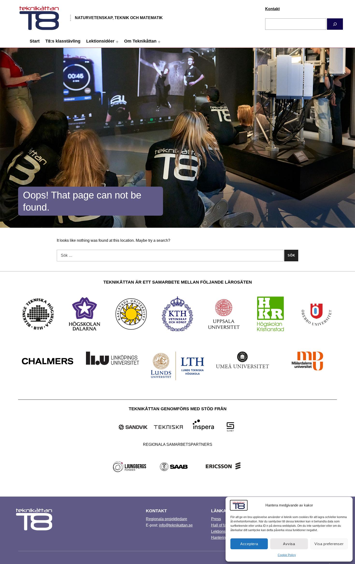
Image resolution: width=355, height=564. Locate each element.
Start (35, 41)
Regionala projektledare (166, 519)
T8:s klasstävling (62, 41)
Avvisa (289, 544)
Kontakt (272, 9)
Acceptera (249, 544)
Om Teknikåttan (140, 41)
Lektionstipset (223, 531)
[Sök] (335, 24)
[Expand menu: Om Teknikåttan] (159, 42)
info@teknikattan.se (176, 525)
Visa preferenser (328, 544)
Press (216, 519)
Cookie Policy (287, 555)
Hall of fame (221, 525)
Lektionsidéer (100, 41)
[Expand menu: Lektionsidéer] (117, 42)
